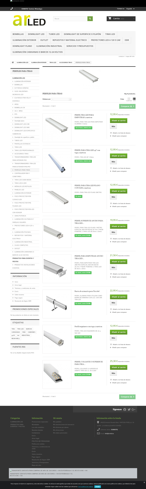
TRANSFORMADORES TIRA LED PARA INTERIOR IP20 (24, 158)
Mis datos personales (60, 433)
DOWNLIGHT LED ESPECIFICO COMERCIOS (24, 132)
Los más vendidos (38, 427)
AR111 (16, 104)
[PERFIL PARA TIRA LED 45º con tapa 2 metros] (57, 163)
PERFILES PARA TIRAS (22, 170)
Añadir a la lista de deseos (121, 133)
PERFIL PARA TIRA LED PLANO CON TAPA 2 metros (87, 186)
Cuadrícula (129, 100)
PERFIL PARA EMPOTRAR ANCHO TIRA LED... (89, 257)
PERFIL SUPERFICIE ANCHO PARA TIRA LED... (89, 222)
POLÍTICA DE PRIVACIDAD (41, 441)
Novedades (35, 424)
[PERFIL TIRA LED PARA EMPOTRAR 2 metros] (57, 127)
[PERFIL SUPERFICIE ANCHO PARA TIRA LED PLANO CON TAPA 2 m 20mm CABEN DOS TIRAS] (57, 233)
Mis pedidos (57, 422)
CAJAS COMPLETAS (21, 245)
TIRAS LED (110, 34)
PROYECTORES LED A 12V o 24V (105, 40)
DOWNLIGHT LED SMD (21, 127)
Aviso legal (17, 285)
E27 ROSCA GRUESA (21, 88)
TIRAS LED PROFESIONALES (24, 150)
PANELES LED (19, 190)
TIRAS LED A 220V (20, 183)
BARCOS (29, 329)
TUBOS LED (54, 34)
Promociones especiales (26, 309)
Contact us (120, 8)
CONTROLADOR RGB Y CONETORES (21, 175)
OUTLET (44, 40)
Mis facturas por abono (61, 427)
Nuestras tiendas (37, 430)
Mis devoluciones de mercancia (63, 424)
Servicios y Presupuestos (79, 46)
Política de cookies (38, 444)
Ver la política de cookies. (85, 486)
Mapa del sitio (36, 465)
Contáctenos (36, 433)
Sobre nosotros (19, 294)
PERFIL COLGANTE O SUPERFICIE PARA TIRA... (89, 363)
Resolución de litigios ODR (22, 301)
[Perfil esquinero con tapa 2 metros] (57, 339)
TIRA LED (20, 329)
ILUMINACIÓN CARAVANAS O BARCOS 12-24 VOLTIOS (38, 52)
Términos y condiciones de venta (24, 288)
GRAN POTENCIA (20, 216)
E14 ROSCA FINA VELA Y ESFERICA (22, 99)
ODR (127, 40)
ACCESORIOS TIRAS (21, 154)
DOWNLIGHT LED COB (21, 124)
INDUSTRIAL (26, 335)
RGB (23, 332)
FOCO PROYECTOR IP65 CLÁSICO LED (22, 198)
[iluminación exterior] (73, 3)
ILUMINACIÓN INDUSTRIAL (49, 46)
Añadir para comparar (119, 136)
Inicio (16, 282)
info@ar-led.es (109, 433)
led (18, 335)
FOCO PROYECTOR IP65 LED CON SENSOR (23, 211)
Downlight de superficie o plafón (82, 34)
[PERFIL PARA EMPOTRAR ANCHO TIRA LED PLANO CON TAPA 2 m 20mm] (57, 268)
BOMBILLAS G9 (19, 107)
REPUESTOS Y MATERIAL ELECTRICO (70, 40)
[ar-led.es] (30, 20)
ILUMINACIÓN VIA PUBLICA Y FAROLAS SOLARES (23, 220)
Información (20, 276)
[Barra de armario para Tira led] (57, 304)
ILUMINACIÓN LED (19, 78)
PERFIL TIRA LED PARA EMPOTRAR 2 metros (84, 116)
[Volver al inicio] (13, 62)
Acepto (98, 486)
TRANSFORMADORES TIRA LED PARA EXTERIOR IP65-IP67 (24, 165)
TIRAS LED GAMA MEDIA (22, 180)
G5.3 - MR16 (18, 111)
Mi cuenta (57, 418)
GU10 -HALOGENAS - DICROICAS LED (20, 93)
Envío (16, 291)
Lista (134, 100)
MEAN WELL (16, 338)
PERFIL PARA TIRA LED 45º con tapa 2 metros (87, 151)
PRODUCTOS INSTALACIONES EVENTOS (24, 266)
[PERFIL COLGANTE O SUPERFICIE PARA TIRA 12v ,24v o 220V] (57, 374)
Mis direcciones (58, 430)
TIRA (13, 329)
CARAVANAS (16, 332)
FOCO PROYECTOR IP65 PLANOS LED (22, 204)
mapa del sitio (130, 56)
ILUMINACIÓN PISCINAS (22, 232)
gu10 (13, 335)
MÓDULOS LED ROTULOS (23, 186)
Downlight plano (22, 46)
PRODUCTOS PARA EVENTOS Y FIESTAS (23, 260)
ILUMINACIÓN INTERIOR (22, 81)
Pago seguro (18, 298)
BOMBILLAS (18, 34)
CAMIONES (31, 332)
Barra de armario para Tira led (87, 291)
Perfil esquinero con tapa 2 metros (88, 326)
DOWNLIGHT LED (36, 34)
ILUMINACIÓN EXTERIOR (24, 40)
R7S (15, 114)
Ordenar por (47, 99)
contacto (121, 56)
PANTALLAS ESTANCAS (22, 144)
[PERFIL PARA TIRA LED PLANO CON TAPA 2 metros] (57, 198)
